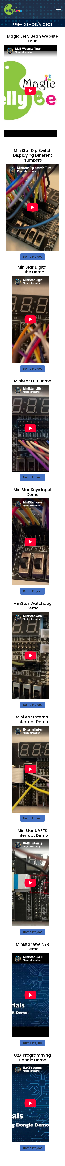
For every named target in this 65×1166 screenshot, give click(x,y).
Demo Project (32, 257)
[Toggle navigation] (58, 9)
